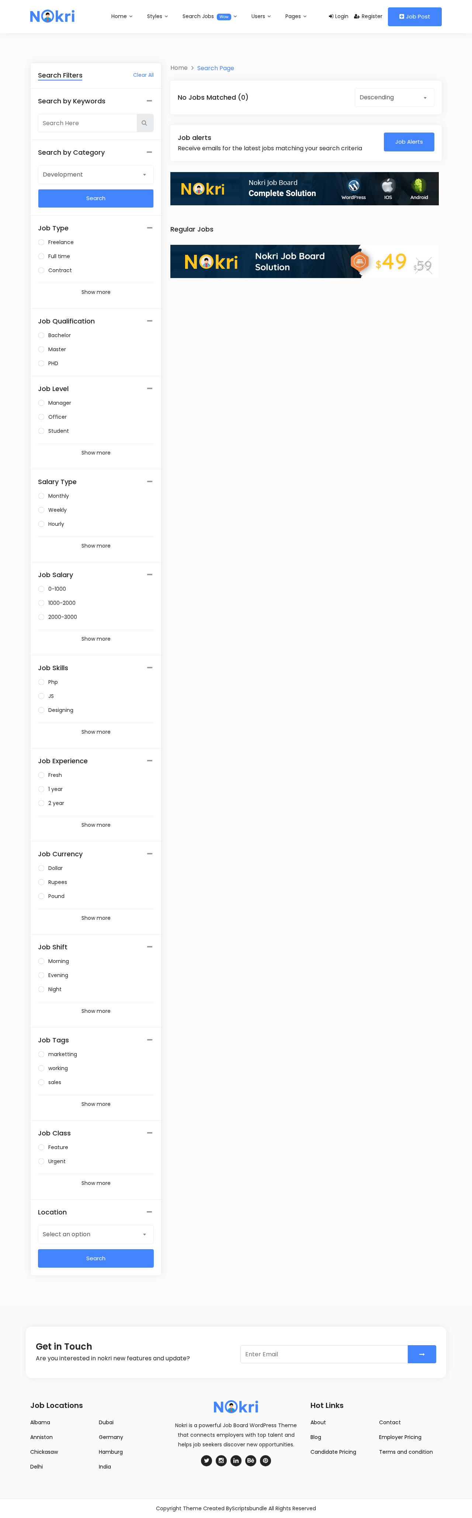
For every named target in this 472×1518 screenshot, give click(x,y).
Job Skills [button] (53, 667)
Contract (60, 270)
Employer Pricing (400, 1437)
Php (53, 682)
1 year (55, 789)
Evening (58, 975)
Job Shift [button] (52, 947)
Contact (390, 1422)
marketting (62, 1054)
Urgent (57, 1161)
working (58, 1068)
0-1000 (57, 589)
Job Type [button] (53, 228)
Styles (155, 16)
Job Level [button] (53, 388)
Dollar (55, 868)
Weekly (57, 510)
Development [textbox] (63, 174)
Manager (59, 403)
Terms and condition (406, 1452)
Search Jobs (206, 16)
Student (58, 431)
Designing (60, 710)
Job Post (418, 16)
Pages (293, 16)
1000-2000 (62, 603)
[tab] (96, 228)
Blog (315, 1437)
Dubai (106, 1422)
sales (54, 1082)
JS (51, 696)
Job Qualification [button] (66, 321)
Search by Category (71, 152)
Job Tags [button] (53, 1040)
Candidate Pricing (333, 1452)
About (318, 1422)
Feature (58, 1147)
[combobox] (96, 174)
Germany (111, 1437)
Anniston (41, 1437)
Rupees (57, 882)
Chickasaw (44, 1452)
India (105, 1466)
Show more (96, 292)
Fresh (55, 775)
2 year (56, 803)
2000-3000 (62, 617)
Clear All (143, 75)
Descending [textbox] (377, 97)
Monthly (58, 496)
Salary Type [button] (57, 481)
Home (119, 16)
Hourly (56, 524)
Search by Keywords (71, 101)
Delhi (36, 1466)
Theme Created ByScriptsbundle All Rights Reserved (249, 1508)
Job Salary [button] (55, 574)
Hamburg (111, 1452)
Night (55, 989)
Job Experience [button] (63, 760)
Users (259, 16)
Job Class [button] (54, 1133)
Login (341, 16)
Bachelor (59, 335)
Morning (58, 961)
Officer (57, 417)
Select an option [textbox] (66, 1234)
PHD (53, 363)
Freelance (61, 242)
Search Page (215, 68)
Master (57, 349)
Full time (59, 256)
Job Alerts (409, 141)
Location (52, 1212)
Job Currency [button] (60, 854)
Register (372, 16)
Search (95, 1258)
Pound (56, 896)
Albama (40, 1422)
